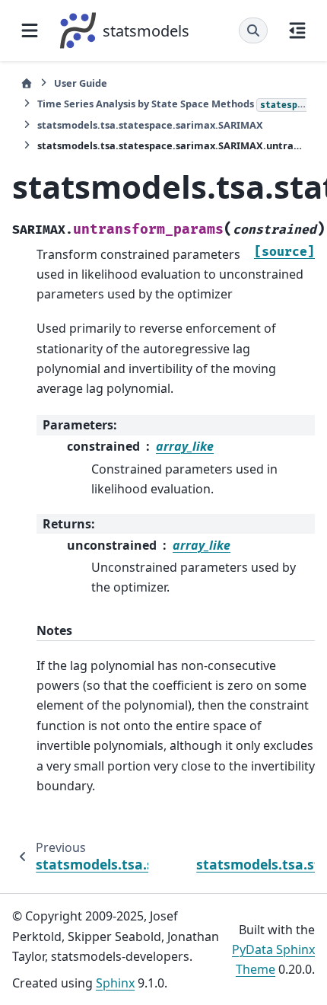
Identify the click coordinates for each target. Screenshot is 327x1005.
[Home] (27, 83)
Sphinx (115, 983)
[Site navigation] (29, 30)
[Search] (253, 30)
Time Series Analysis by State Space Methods (171, 103)
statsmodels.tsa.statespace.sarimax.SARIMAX (150, 125)
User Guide (80, 83)
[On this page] (297, 30)
